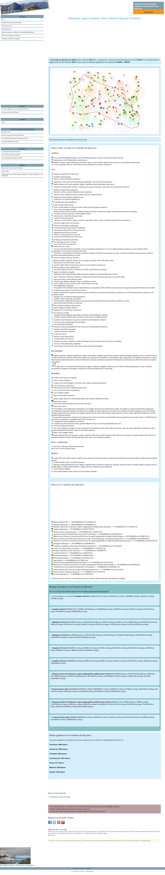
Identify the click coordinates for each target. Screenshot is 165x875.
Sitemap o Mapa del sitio (98, 811)
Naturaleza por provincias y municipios (11, 22)
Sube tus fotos (51, 835)
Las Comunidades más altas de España (11, 158)
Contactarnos (86, 809)
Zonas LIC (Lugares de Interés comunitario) (12, 135)
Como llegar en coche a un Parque (60, 797)
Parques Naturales (6, 29)
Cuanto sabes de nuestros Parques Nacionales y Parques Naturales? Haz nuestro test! (146, 6)
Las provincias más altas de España (10, 155)
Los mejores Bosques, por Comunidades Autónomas (15, 109)
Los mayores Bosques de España (10, 112)
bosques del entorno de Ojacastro (96, 591)
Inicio (2, 19)
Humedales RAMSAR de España (10, 141)
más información (146, 840)
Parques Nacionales (6, 26)
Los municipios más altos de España (10, 151)
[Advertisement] (104, 36)
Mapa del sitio (76, 868)
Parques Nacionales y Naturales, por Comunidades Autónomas (17, 32)
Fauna (3, 122)
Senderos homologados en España (10, 35)
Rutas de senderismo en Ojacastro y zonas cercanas (68, 139)
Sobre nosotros (88, 868)
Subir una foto (148, 12)
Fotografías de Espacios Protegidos (10, 38)
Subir (82, 868)
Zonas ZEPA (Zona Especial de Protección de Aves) (14, 138)
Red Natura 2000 (5, 132)
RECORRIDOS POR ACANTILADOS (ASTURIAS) (17, 865)
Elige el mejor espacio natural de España (12, 168)
